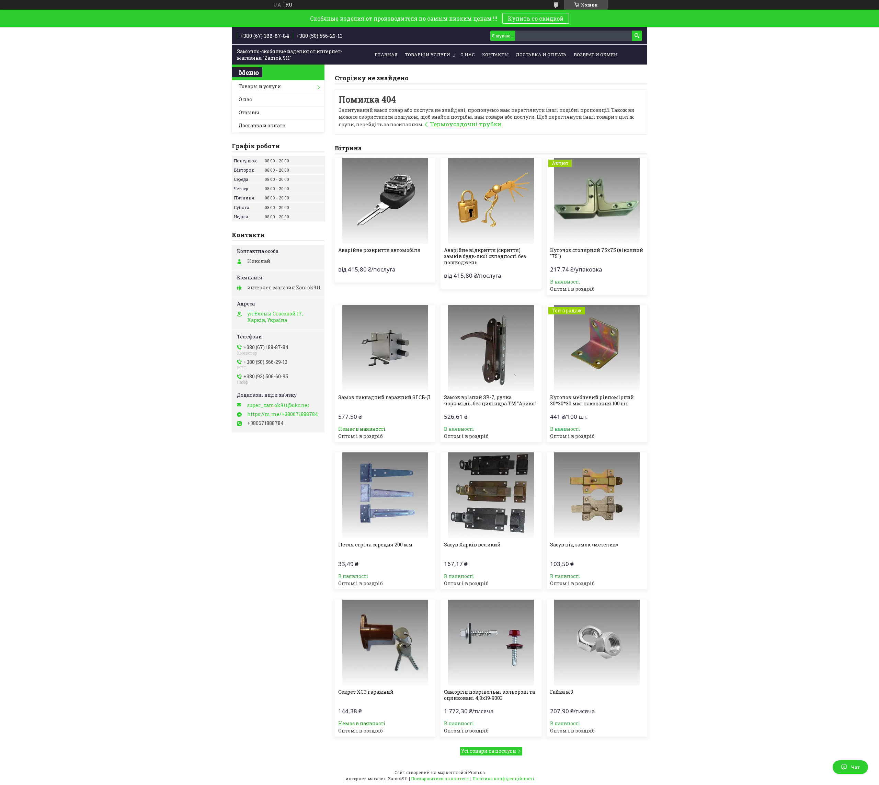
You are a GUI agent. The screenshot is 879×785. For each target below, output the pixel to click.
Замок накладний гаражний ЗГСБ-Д (384, 397)
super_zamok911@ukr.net (278, 405)
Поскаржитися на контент (440, 778)
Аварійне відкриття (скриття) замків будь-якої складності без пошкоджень (485, 256)
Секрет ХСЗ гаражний (365, 692)
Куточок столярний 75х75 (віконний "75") (596, 253)
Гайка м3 (561, 692)
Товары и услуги (427, 54)
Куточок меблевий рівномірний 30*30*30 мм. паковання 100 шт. (592, 400)
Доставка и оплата (541, 54)
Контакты (495, 54)
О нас (467, 54)
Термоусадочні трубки (465, 124)
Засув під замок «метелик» (584, 545)
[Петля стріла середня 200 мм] (385, 495)
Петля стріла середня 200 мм (375, 545)
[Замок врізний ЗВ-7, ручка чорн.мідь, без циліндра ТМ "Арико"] (491, 348)
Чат (855, 767)
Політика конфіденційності (503, 778)
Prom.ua (476, 772)
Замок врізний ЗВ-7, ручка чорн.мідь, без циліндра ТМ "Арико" (490, 400)
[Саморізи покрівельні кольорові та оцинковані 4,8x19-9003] (491, 642)
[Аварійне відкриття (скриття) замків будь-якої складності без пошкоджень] (491, 201)
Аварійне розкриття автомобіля (379, 250)
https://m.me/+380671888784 (282, 414)
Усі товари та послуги (488, 751)
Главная (386, 54)
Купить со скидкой (535, 18)
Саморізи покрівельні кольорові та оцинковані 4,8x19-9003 (489, 695)
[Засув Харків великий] (491, 495)
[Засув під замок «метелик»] (597, 495)
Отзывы (249, 112)
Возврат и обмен (596, 54)
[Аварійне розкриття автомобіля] (385, 201)
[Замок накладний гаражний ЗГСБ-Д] (385, 348)
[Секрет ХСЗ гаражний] (385, 642)
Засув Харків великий (472, 545)
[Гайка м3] (597, 642)
